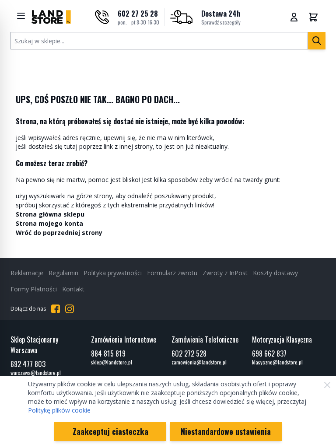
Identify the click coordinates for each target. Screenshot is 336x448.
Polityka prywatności (113, 273)
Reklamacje (26, 273)
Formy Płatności (33, 289)
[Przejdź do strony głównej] (51, 16)
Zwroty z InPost (225, 273)
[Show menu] (21, 15)
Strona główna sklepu (50, 214)
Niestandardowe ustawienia (226, 431)
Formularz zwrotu (172, 273)
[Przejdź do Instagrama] (69, 308)
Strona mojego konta (49, 223)
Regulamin (63, 273)
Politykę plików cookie (59, 410)
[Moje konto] (294, 17)
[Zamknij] (327, 385)
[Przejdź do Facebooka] (55, 308)
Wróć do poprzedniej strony (59, 232)
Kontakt (73, 289)
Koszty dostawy (275, 273)
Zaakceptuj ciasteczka (110, 431)
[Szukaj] (317, 40)
